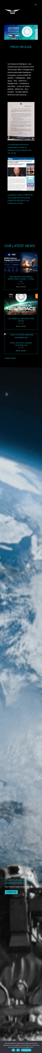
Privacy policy (26, 1050)
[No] (40, 1047)
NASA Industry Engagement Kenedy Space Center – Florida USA (21, 279)
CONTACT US (11, 892)
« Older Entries (10, 358)
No (18, 1050)
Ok (13, 1050)
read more (21, 287)
